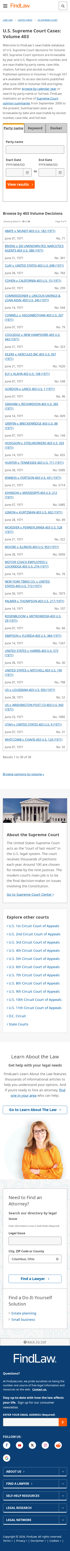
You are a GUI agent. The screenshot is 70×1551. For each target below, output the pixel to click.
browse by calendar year (39, 89)
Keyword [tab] (35, 128)
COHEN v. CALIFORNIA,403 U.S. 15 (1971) (33, 281)
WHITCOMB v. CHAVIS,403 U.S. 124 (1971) (33, 740)
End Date (48, 162)
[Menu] (5, 5)
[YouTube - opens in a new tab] (19, 1445)
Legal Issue (17, 1233)
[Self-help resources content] (63, 1496)
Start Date (15, 162)
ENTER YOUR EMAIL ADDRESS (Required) (29, 1414)
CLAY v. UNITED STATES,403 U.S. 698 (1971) (34, 266)
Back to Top (36, 1342)
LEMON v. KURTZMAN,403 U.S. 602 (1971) (33, 512)
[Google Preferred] (6, 1458)
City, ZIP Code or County (26, 1251)
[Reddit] (58, 1445)
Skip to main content (35, 4)
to (35, 171)
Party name (14, 142)
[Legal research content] (63, 1508)
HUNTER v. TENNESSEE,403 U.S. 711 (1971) (34, 463)
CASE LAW (8, 20)
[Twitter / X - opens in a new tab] (32, 1445)
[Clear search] (57, 1259)
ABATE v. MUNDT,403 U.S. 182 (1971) (30, 231)
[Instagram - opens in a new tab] (45, 1445)
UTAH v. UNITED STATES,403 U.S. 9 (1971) (33, 724)
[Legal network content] (63, 1520)
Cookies (54, 1540)
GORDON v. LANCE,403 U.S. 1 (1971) (30, 389)
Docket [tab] (56, 128)
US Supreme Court (47, 20)
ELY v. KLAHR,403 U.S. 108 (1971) (27, 374)
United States (25, 20)
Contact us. (39, 1389)
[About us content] (63, 1471)
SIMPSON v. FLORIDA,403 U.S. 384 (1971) (33, 636)
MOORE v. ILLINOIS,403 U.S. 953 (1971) (32, 547)
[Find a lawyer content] (63, 1484)
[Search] (63, 6)
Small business (23, 1319)
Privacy (20, 1540)
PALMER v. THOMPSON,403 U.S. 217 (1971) (34, 601)
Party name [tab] (13, 128)
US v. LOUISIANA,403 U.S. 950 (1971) (30, 690)
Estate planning (23, 1313)
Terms (7, 1540)
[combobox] (35, 1241)
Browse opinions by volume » (23, 774)
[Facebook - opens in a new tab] (6, 1445)
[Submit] (63, 1422)
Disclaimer (37, 1540)
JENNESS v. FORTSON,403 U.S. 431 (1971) (33, 478)
